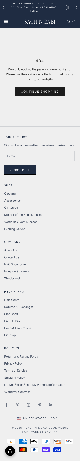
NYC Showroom (15, 264)
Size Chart (11, 314)
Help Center (12, 300)
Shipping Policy (14, 378)
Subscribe (20, 170)
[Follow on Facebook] (6, 405)
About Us (10, 250)
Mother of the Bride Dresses (23, 215)
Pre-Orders (12, 321)
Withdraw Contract (17, 392)
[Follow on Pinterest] (40, 405)
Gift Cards (11, 208)
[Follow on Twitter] (17, 405)
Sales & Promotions (17, 328)
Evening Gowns (14, 229)
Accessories (12, 200)
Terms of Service (15, 370)
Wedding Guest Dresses (20, 222)
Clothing (10, 193)
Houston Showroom (17, 271)
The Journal (12, 278)
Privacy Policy (13, 363)
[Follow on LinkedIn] (51, 405)
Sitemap (10, 335)
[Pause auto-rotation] (67, 7)
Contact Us (11, 257)
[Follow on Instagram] (28, 405)
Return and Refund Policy (21, 356)
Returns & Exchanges (18, 307)
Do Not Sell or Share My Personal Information (34, 385)
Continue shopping (40, 91)
